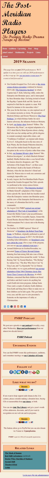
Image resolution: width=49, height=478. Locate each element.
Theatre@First (11, 464)
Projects (30, 52)
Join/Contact (7, 52)
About (5, 56)
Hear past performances (26, 328)
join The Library (20, 407)
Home (4, 48)
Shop (36, 48)
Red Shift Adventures (13, 455)
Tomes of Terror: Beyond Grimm (27, 251)
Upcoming (21, 48)
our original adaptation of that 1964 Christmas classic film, (25, 271)
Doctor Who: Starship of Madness (18, 458)
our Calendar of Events (33, 355)
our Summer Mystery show (23, 153)
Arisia (7, 467)
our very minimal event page (26, 245)
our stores (27, 401)
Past (30, 48)
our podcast (27, 325)
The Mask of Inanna (13, 453)
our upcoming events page (29, 75)
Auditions (12, 48)
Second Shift (10, 461)
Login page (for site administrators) (36, 475)
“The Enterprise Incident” (24, 90)
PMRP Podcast (24, 337)
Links (38, 52)
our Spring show (20, 124)
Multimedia (19, 52)
